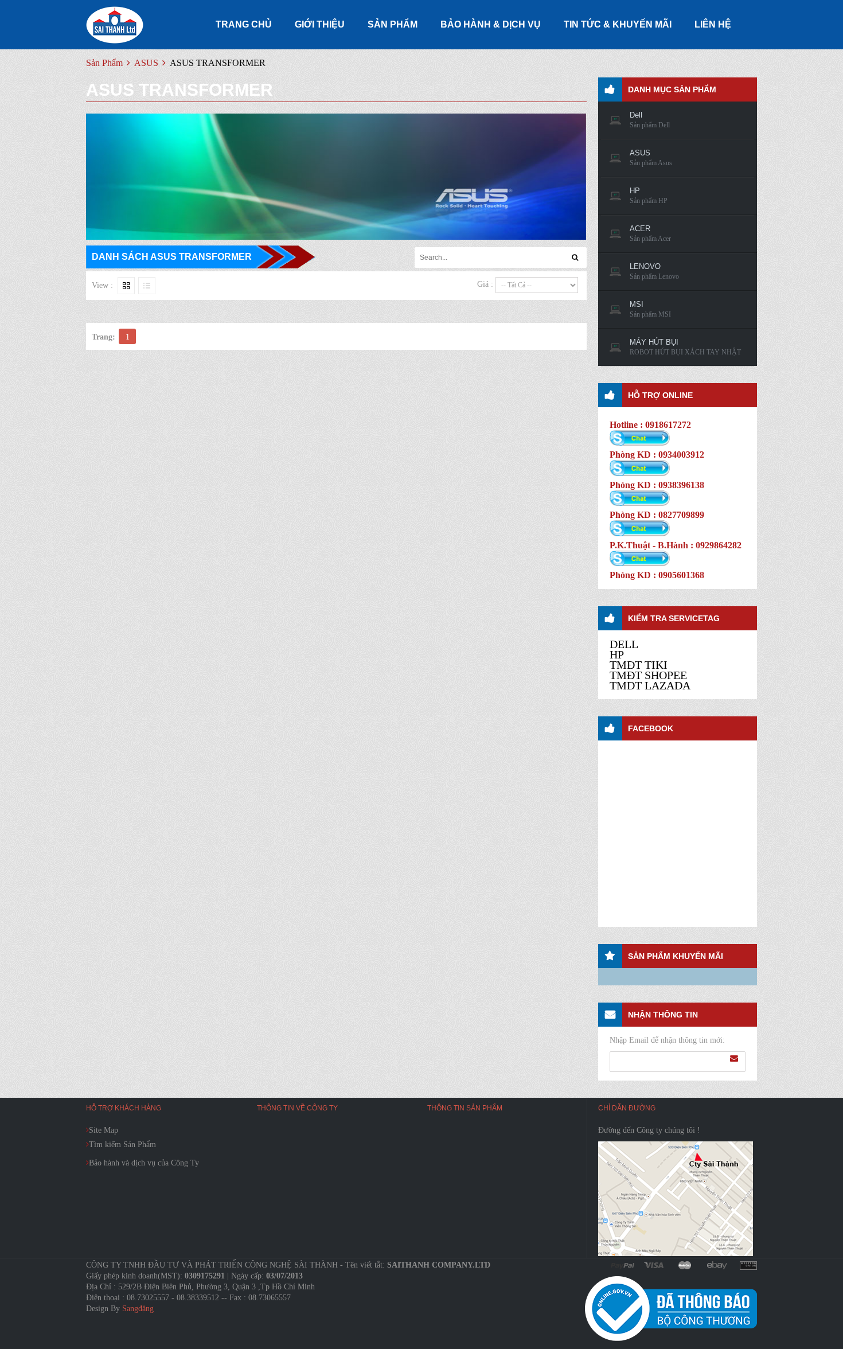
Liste (146, 285)
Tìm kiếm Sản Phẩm (122, 1144)
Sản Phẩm (104, 63)
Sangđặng (138, 1308)
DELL (624, 644)
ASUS (146, 63)
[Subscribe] (734, 1058)
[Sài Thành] (114, 24)
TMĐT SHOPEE (648, 675)
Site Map (103, 1130)
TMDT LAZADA (650, 685)
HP (617, 654)
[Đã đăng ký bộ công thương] (671, 1308)
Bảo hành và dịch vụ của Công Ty (144, 1163)
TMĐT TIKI (639, 664)
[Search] (575, 257)
